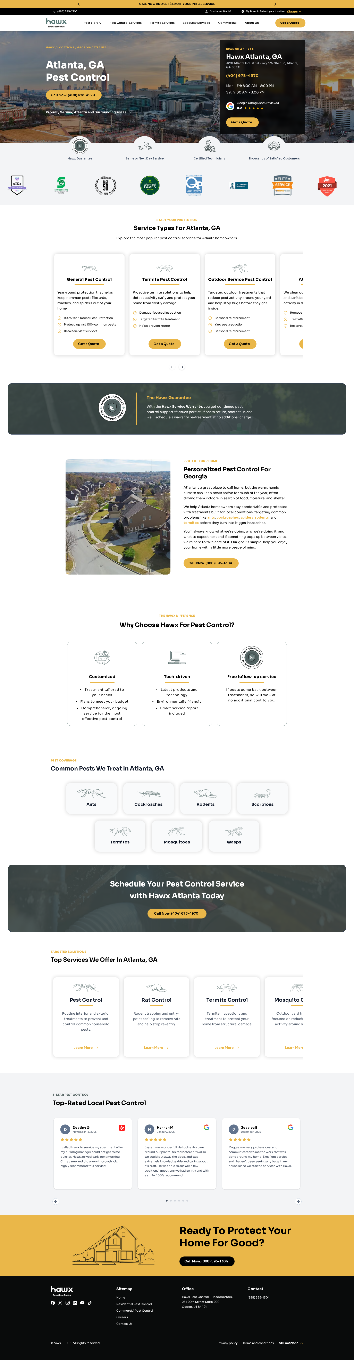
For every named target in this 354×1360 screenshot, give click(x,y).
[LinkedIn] (75, 1303)
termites (191, 523)
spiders (247, 517)
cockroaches (228, 517)
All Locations (288, 1343)
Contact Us (124, 1324)
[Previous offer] (78, 4)
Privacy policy (228, 1343)
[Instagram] (68, 1303)
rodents (262, 517)
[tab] (167, 1201)
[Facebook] (53, 1303)
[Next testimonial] (298, 1201)
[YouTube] (82, 1303)
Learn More (83, 1048)
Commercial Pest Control (134, 1310)
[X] (60, 1303)
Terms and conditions (258, 1343)
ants (211, 517)
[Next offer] (275, 4)
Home (120, 1297)
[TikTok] (90, 1303)
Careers (122, 1317)
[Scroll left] (172, 367)
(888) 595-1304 (67, 11)
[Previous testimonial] (55, 1201)
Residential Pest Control (134, 1304)
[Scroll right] (182, 367)
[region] (177, 4)
